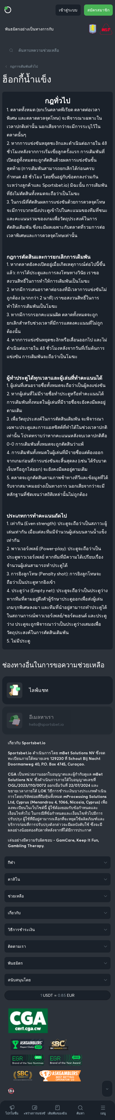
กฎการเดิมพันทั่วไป (24, 66)
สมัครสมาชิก (98, 10)
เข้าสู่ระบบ (68, 10)
